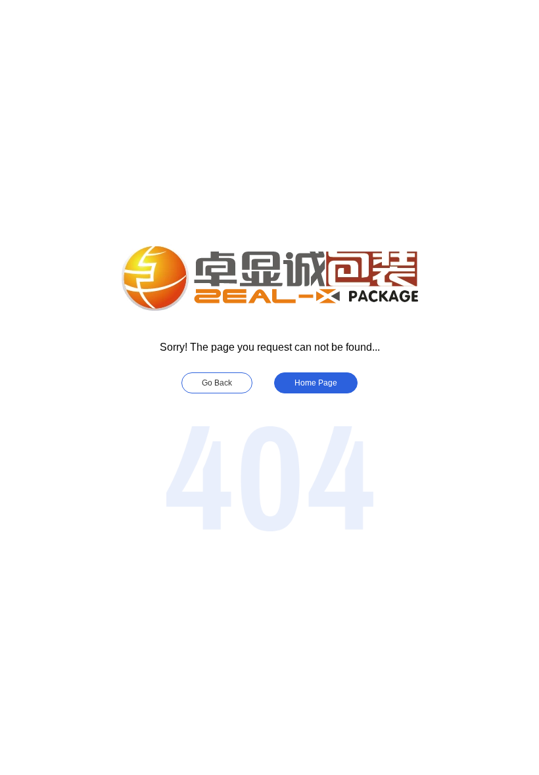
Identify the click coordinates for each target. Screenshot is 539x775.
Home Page (315, 383)
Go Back (217, 383)
